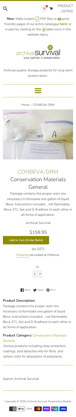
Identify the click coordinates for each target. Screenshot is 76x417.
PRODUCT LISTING (65, 8)
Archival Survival (37, 401)
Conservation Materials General (38, 183)
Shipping (22, 255)
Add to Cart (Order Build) (26, 240)
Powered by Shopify (59, 401)
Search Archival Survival (21, 379)
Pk (37, 267)
